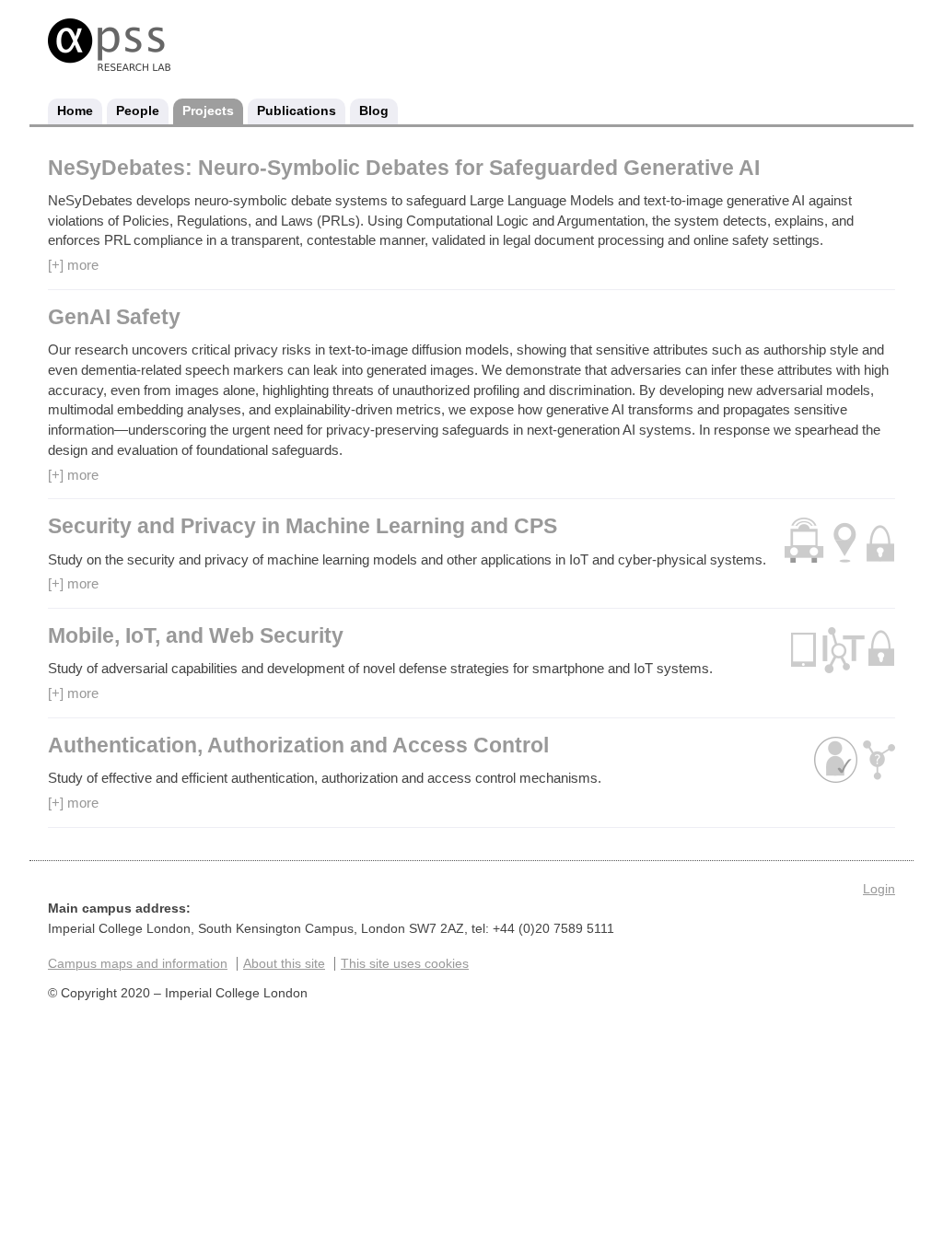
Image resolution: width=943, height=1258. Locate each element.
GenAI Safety (114, 317)
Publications (296, 110)
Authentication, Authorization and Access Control (298, 745)
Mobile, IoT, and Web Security (195, 635)
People (137, 110)
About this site (284, 964)
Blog (374, 110)
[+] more (73, 265)
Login (879, 889)
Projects (208, 110)
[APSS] (109, 64)
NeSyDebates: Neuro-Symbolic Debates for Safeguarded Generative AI (404, 168)
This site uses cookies (405, 964)
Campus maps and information (137, 964)
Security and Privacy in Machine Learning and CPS (302, 526)
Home (75, 110)
